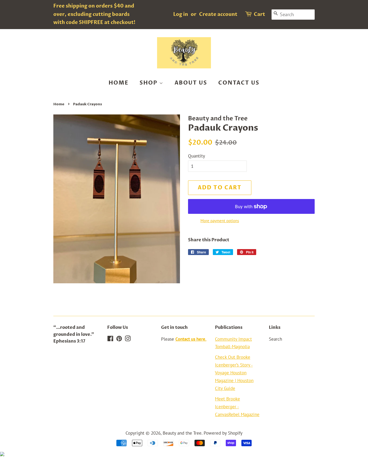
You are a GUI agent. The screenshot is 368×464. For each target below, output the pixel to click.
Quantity (196, 156)
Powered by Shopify (223, 433)
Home (119, 82)
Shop (149, 82)
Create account (218, 14)
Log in (180, 14)
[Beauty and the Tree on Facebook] (110, 339)
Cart (259, 14)
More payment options (219, 220)
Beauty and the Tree (182, 433)
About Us (191, 82)
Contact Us (238, 82)
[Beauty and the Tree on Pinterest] (119, 339)
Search (275, 339)
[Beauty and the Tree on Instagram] (128, 339)
